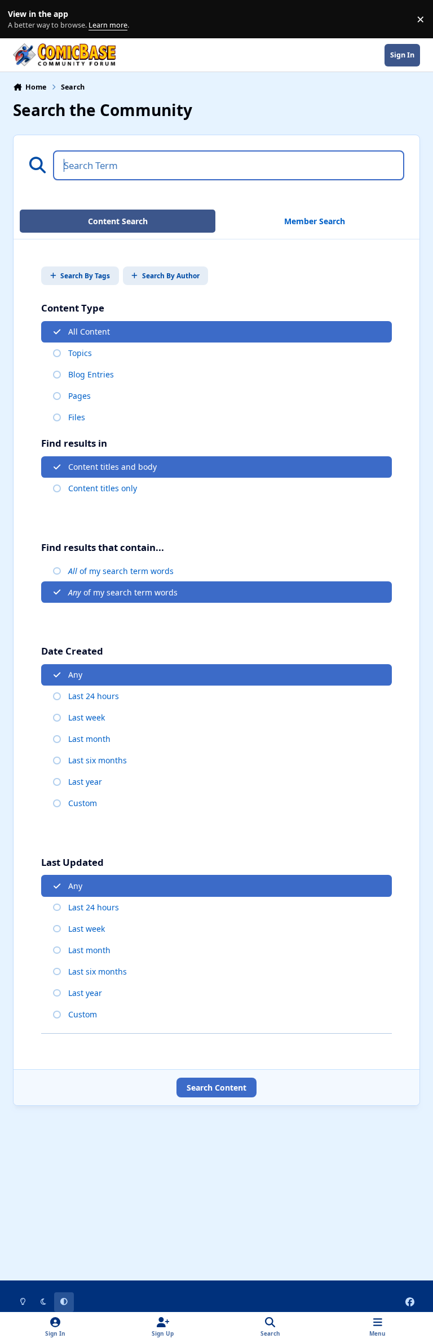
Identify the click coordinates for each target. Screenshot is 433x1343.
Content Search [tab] (118, 221)
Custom (82, 803)
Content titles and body (112, 466)
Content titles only (102, 488)
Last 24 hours (93, 696)
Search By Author (171, 275)
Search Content (216, 1087)
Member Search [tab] (314, 221)
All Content (89, 331)
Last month (89, 738)
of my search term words (121, 571)
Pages (79, 395)
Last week (86, 717)
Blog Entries (91, 374)
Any (75, 674)
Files (76, 417)
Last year (85, 781)
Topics (80, 353)
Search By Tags (85, 275)
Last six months (97, 760)
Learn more (21, 19)
